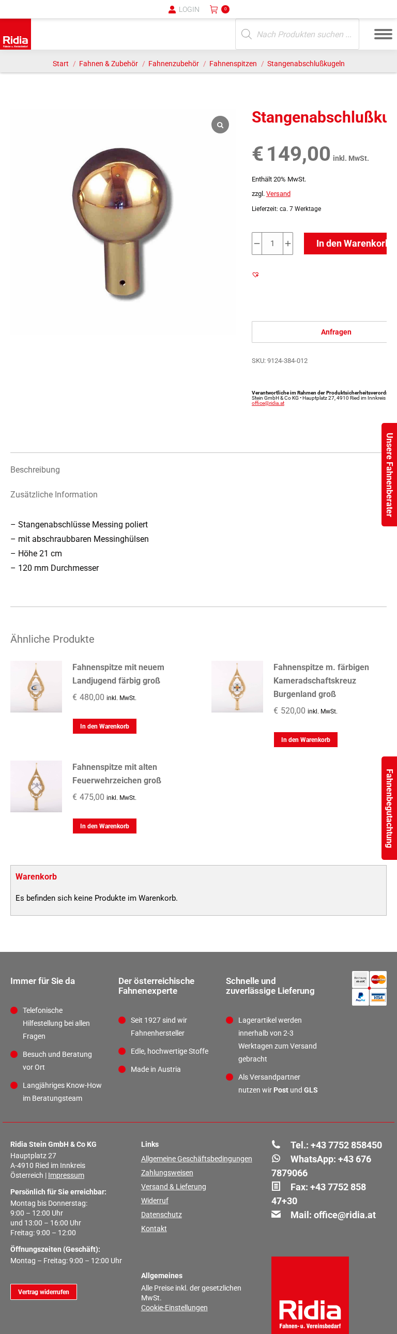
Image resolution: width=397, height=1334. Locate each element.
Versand (278, 194)
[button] (218, 15)
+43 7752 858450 (346, 1145)
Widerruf (155, 1200)
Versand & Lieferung (173, 1187)
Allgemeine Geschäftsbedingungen (196, 1159)
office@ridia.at (268, 403)
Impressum (66, 1175)
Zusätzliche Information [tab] (54, 494)
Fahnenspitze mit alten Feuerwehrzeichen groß (116, 773)
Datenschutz (161, 1214)
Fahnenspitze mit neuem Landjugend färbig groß (118, 674)
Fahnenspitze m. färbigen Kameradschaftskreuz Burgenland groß (321, 680)
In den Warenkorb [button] (104, 726)
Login (189, 9)
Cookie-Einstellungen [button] (174, 1307)
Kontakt (154, 1228)
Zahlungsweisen (167, 1173)
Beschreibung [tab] (35, 470)
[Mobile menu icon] (383, 34)
